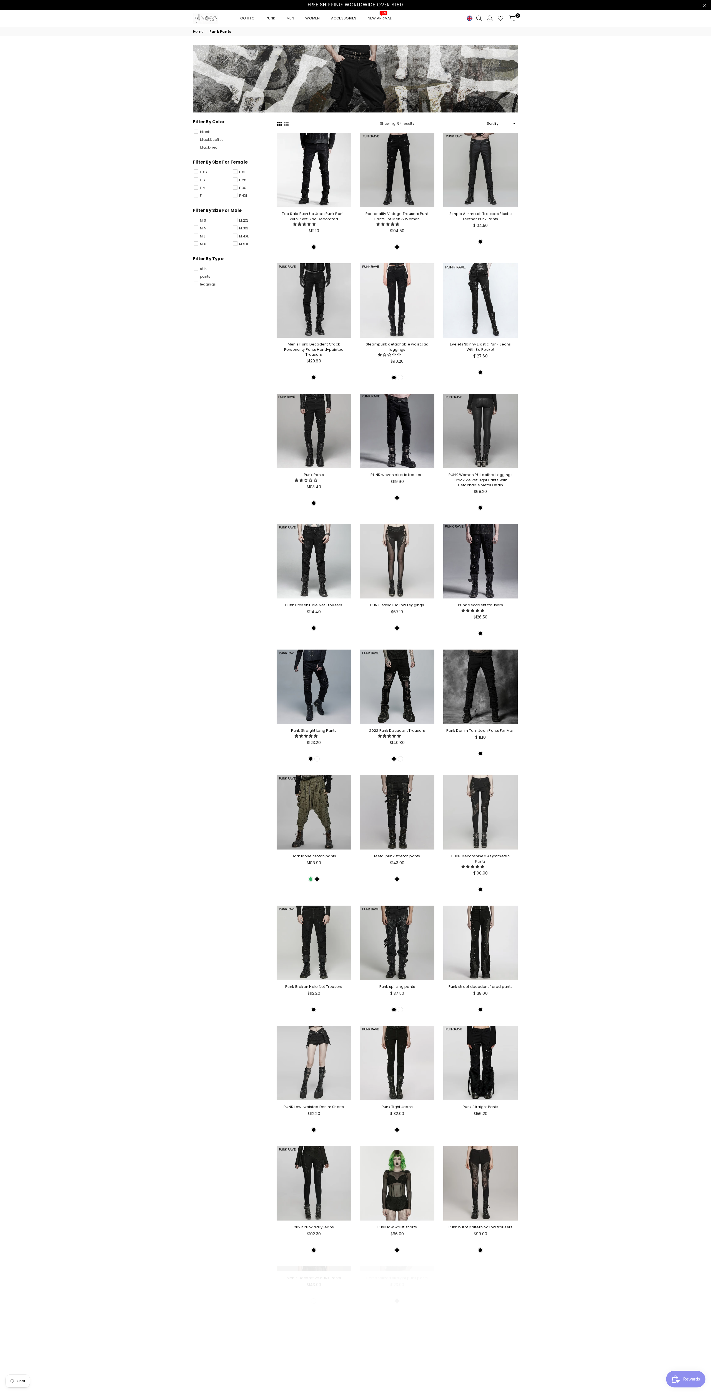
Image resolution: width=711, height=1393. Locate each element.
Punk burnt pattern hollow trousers (481, 1227)
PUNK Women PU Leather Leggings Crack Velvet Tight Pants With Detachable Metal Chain (481, 479)
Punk (271, 18)
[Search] (479, 18)
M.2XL (243, 220)
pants (205, 276)
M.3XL (243, 228)
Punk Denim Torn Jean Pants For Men (480, 730)
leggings (208, 284)
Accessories (344, 18)
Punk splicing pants (397, 986)
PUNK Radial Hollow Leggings (397, 605)
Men (290, 18)
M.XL (203, 244)
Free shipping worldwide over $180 (355, 4)
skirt (203, 268)
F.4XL (243, 195)
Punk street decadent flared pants (481, 986)
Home (198, 31)
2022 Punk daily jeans (314, 1227)
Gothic (247, 18)
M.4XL (244, 236)
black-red (208, 147)
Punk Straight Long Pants (313, 730)
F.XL (242, 172)
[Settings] (489, 18)
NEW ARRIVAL (380, 17)
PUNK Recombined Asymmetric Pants (480, 858)
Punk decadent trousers (480, 605)
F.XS (203, 172)
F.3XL (243, 188)
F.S (202, 180)
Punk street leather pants (480, 1347)
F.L (202, 195)
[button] (305, 224)
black (205, 131)
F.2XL (243, 180)
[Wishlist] (500, 18)
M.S (203, 220)
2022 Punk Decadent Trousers (397, 730)
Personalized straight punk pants (397, 1347)
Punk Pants (314, 474)
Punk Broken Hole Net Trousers (313, 605)
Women (312, 18)
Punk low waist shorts (397, 1227)
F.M (203, 188)
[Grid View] (279, 123)
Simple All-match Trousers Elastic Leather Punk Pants (480, 216)
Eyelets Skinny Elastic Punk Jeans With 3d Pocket (480, 347)
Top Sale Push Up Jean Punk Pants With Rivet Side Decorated (314, 216)
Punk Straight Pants (480, 1106)
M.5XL (244, 244)
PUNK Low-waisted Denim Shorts (314, 1106)
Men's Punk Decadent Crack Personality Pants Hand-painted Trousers (314, 349)
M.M (203, 228)
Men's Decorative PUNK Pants (314, 1347)
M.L (202, 236)
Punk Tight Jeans (397, 1106)
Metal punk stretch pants (397, 856)
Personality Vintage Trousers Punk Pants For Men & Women (397, 216)
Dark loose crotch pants (314, 856)
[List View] (286, 123)
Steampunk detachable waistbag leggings (397, 347)
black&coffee (211, 139)
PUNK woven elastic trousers (397, 474)
